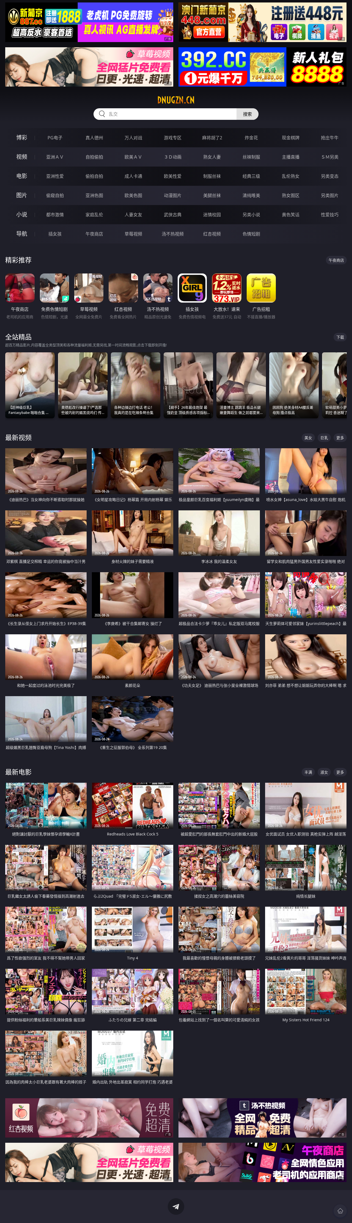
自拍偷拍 (94, 157)
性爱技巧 (330, 215)
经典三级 (251, 176)
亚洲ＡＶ (55, 157)
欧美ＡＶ (133, 157)
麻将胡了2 (212, 138)
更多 (340, 437)
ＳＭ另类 (330, 157)
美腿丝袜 (212, 195)
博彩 (21, 137)
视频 (21, 157)
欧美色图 (133, 195)
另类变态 (330, 176)
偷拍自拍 (94, 176)
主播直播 (290, 157)
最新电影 (18, 771)
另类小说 (251, 215)
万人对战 (133, 138)
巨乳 (324, 437)
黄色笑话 (290, 215)
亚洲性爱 (55, 176)
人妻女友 (133, 215)
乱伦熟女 (290, 176)
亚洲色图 (94, 195)
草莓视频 (133, 234)
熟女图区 (290, 195)
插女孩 (55, 234)
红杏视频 (212, 234)
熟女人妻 (212, 157)
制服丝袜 (212, 176)
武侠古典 (173, 215)
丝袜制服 (251, 157)
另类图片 (330, 195)
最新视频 (18, 437)
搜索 (247, 114)
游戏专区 (173, 138)
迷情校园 (212, 215)
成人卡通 (133, 176)
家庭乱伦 (94, 215)
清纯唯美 (251, 195)
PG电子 (55, 138)
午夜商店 (94, 234)
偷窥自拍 (55, 195)
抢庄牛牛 (330, 138)
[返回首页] (340, 1211)
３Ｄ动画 (173, 157)
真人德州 (94, 138)
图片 (21, 195)
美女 (308, 437)
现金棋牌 (290, 138)
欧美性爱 (173, 176)
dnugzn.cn (176, 100)
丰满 (308, 772)
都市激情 (55, 215)
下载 (340, 337)
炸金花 (251, 138)
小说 (21, 214)
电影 (21, 176)
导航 (21, 233)
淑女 (324, 772)
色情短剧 (251, 234)
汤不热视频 (173, 234)
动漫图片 (173, 195)
